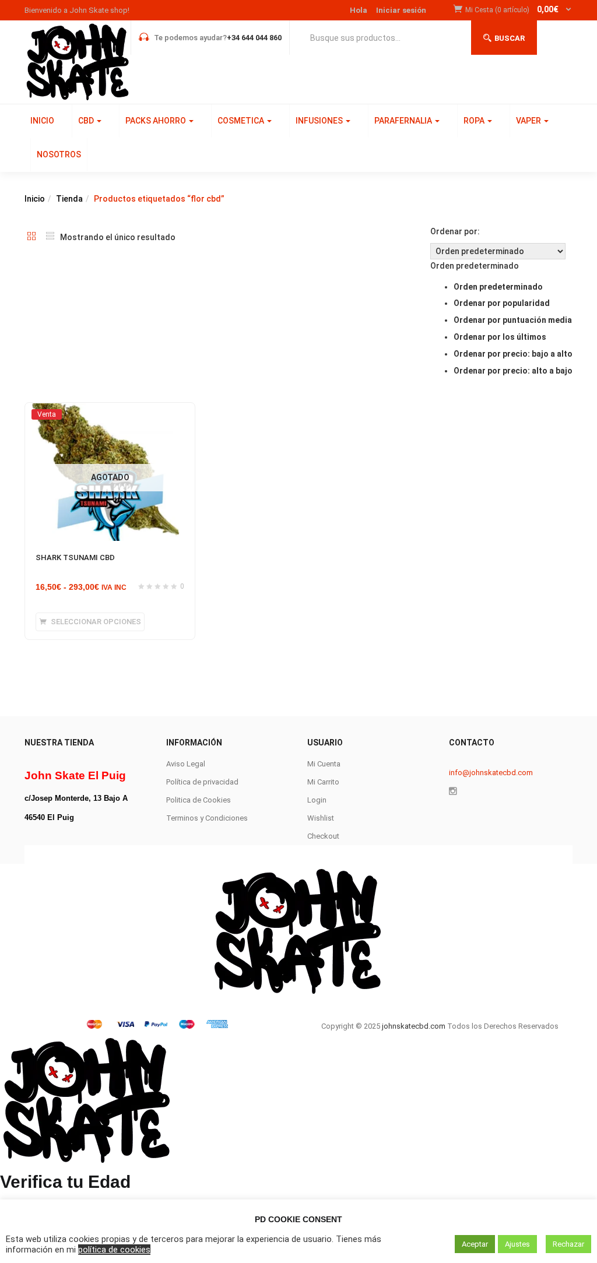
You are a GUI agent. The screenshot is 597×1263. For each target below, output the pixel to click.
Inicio (34, 198)
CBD (87, 120)
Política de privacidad (202, 781)
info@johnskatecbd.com (491, 772)
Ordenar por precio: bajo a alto (513, 353)
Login (316, 800)
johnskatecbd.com (412, 1026)
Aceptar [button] (475, 1244)
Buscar (509, 38)
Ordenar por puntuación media (513, 320)
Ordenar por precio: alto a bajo (513, 370)
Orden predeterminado (498, 286)
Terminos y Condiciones (207, 818)
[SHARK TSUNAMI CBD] (110, 413)
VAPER (529, 120)
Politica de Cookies (198, 800)
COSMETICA (241, 120)
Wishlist (320, 818)
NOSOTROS (59, 154)
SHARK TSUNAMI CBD (75, 557)
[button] (519, 10)
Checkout (323, 836)
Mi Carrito (323, 781)
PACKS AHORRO (156, 120)
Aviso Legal (185, 763)
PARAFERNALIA (404, 120)
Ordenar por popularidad (502, 303)
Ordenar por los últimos (500, 337)
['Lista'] (50, 237)
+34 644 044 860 (254, 37)
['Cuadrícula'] (31, 237)
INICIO (42, 120)
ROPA (474, 120)
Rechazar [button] (568, 1244)
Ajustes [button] (517, 1244)
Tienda (69, 198)
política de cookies (114, 1249)
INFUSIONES (320, 120)
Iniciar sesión (401, 10)
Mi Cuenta (323, 763)
